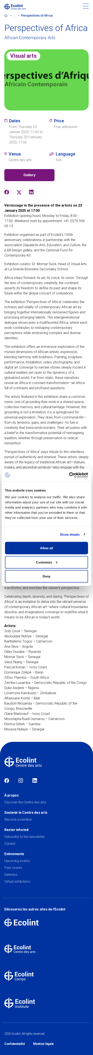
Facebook (6, 780)
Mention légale (43, 1044)
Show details (70, 534)
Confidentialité (14, 1044)
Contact (9, 844)
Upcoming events (17, 861)
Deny (46, 576)
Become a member (18, 819)
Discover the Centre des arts (25, 802)
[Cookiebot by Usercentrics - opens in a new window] (69, 475)
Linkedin (34, 780)
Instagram (20, 780)
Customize (44, 562)
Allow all (46, 548)
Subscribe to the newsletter (24, 837)
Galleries (10, 875)
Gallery (29, 175)
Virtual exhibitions (17, 881)
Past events (13, 868)
